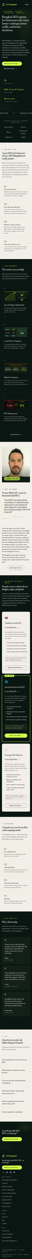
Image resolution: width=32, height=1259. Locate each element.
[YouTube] (14, 1172)
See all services (14, 434)
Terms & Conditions (7, 1234)
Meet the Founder (9, 68)
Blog (3, 1220)
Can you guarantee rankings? (12, 1112)
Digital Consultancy (7, 1186)
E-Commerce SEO (7, 1196)
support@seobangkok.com (9, 1241)
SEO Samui (5, 1217)
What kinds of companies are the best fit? (13, 1071)
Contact (4, 1223)
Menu (27, 4)
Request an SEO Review (11, 63)
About (3, 1214)
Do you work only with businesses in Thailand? (14, 1082)
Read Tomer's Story (15, 568)
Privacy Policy (6, 1231)
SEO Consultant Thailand (9, 1193)
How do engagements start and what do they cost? (13, 1102)
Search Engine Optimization (9, 1180)
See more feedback (15, 1022)
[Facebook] (7, 1172)
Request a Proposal (15, 805)
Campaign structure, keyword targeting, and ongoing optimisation (16, 412)
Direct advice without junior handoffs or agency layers (16, 376)
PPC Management (7, 1203)
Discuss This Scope (14, 735)
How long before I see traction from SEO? (14, 1061)
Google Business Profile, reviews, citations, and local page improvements (16, 339)
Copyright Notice (6, 1237)
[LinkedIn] (10, 1172)
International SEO (6, 1200)
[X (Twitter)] (3, 1172)
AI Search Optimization (8, 1190)
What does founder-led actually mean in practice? (13, 1092)
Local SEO (5, 1183)
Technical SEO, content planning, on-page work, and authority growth (16, 303)
